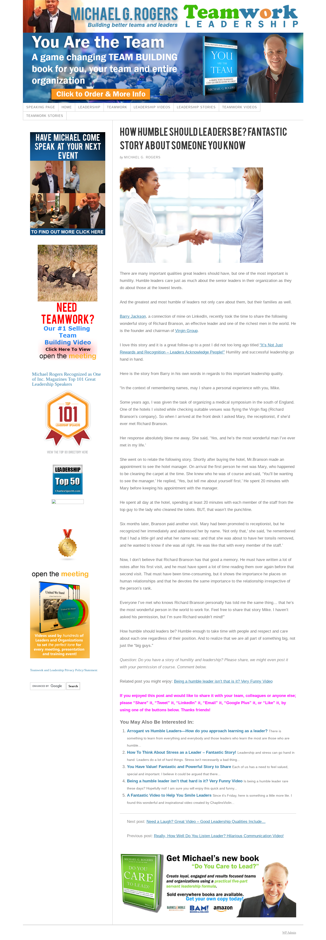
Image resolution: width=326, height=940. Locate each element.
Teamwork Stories (44, 116)
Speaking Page (40, 107)
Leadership (89, 107)
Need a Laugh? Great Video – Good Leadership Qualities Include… (206, 821)
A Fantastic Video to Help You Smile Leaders (169, 795)
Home (67, 107)
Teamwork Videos (239, 107)
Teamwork (117, 107)
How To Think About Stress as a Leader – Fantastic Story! (181, 752)
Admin (289, 932)
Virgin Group (186, 330)
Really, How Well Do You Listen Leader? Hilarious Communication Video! (219, 836)
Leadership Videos (152, 107)
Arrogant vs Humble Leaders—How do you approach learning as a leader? (197, 731)
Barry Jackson (133, 316)
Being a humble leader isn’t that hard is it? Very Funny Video (184, 781)
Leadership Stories (196, 107)
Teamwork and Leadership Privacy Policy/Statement (63, 670)
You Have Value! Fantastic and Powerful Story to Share (179, 766)
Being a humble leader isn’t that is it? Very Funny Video (223, 681)
